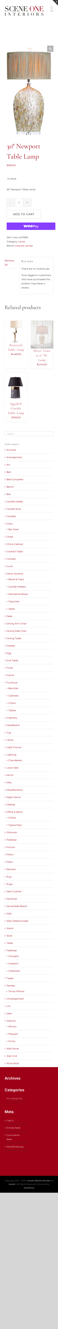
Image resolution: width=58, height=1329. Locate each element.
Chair (9, 523)
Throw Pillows (16, 991)
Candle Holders (17, 586)
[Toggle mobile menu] (51, 7)
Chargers (13, 956)
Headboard (12, 725)
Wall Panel (12, 1048)
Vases (11, 608)
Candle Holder (14, 501)
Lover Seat (12, 767)
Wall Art (11, 1020)
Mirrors (12, 1026)
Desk (9, 616)
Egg (8, 653)
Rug (8, 876)
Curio (9, 566)
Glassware (14, 970)
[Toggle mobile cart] (51, 11)
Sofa (8, 913)
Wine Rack (12, 1063)
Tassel (9, 978)
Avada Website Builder (38, 1180)
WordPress (29, 1188)
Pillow (9, 854)
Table (9, 943)
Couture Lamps (24, 245)
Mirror (9, 775)
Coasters (13, 963)
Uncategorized (15, 998)
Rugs (9, 884)
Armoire (11, 449)
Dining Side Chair (16, 630)
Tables (12, 710)
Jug (8, 732)
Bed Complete (14, 479)
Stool (9, 935)
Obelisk (10, 804)
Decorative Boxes (18, 594)
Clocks (12, 817)
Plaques (13, 1033)
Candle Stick (13, 508)
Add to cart (23, 214)
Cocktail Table (14, 551)
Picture (10, 847)
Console (11, 558)
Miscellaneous (14, 789)
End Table (12, 660)
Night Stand (13, 797)
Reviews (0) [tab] (9, 262)
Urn (8, 1006)
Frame (10, 675)
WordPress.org (14, 1146)
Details (11, 335)
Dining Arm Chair (16, 623)
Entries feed (13, 1127)
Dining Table (13, 638)
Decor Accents (14, 573)
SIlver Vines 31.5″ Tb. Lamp (42, 355)
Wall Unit (11, 1056)
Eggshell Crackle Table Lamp (16, 408)
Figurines (13, 601)
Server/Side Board (16, 906)
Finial (9, 667)
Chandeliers (15, 760)
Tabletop (11, 950)
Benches (13, 688)
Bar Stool (13, 529)
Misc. (9, 782)
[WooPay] (31, 226)
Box (8, 494)
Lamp (21, 241)
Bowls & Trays (16, 579)
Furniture (11, 682)
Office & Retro (14, 811)
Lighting (11, 754)
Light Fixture (13, 747)
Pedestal (11, 839)
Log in (10, 1120)
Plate (9, 861)
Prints (11, 1041)
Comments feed (12, 1137)
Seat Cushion (14, 891)
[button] (50, 49)
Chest (9, 536)
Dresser (10, 645)
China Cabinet (14, 544)
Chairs (12, 703)
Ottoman (11, 832)
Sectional (11, 898)
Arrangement (14, 457)
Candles (11, 516)
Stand (9, 928)
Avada (12, 1184)
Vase (9, 1013)
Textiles (10, 985)
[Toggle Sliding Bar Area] (55, 3)
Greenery (11, 717)
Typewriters (15, 825)
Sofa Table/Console (17, 920)
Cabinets (13, 695)
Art (8, 464)
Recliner (11, 869)
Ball (8, 472)
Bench (10, 486)
